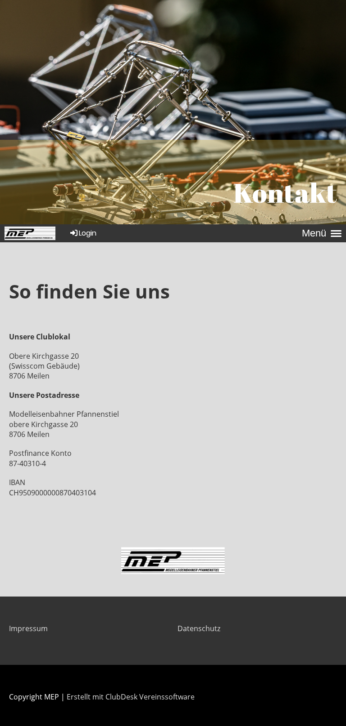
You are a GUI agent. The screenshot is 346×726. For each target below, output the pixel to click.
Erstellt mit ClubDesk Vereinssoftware (131, 697)
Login (87, 233)
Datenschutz (199, 628)
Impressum (28, 628)
